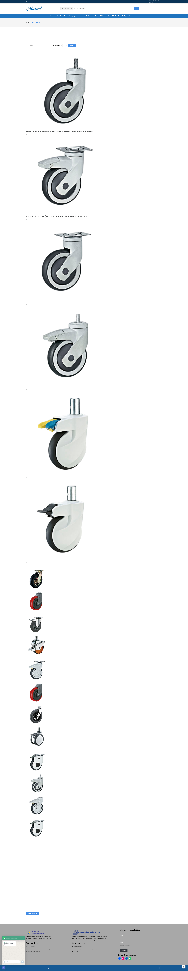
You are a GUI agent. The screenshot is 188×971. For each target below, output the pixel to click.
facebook (157, 968)
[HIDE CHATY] (3, 967)
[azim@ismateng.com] (33, 952)
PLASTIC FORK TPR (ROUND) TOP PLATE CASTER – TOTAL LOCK (58, 216)
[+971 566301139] (31, 946)
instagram (160, 968)
